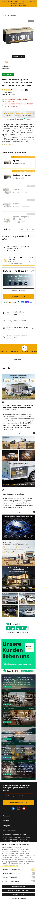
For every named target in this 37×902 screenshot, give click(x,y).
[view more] (32, 816)
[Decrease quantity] (22, 229)
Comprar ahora (18, 296)
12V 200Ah (12, 15)
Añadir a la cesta (18, 291)
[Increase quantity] (33, 229)
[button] (17, 433)
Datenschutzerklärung (10, 866)
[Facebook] (13, 808)
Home (4, 15)
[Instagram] (18, 808)
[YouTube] (23, 808)
